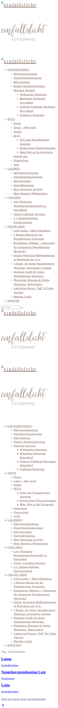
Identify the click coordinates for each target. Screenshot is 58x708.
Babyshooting (22, 82)
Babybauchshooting (25, 73)
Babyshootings (22, 181)
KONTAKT (13, 300)
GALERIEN (13, 168)
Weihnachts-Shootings (33, 94)
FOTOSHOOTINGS (18, 69)
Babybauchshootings (26, 172)
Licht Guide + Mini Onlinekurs (32, 230)
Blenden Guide (22, 296)
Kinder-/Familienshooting (29, 86)
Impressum (20, 156)
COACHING (14, 197)
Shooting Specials (24, 90)
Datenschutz (21, 160)
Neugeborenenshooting (28, 77)
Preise (17, 123)
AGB (16, 164)
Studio (17, 131)
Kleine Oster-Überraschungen (38, 148)
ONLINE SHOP (16, 226)
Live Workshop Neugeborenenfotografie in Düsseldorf (30, 206)
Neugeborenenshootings (28, 176)
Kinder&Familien (24, 185)
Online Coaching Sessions (29, 214)
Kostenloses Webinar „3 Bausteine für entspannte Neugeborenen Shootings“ (34, 247)
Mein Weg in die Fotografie (36, 152)
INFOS (11, 119)
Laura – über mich (25, 127)
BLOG (17, 135)
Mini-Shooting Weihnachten (30, 193)
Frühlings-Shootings (32, 115)
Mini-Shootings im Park (28, 189)
